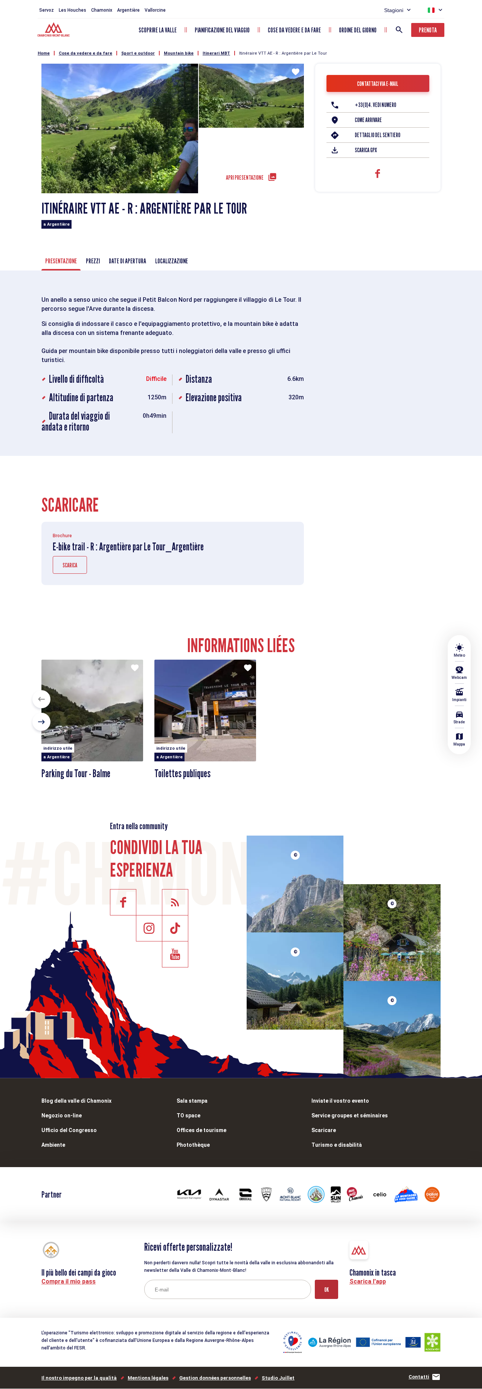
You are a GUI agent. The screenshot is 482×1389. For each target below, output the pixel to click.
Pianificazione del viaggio (222, 30)
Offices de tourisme (201, 1130)
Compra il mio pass (68, 1281)
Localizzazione (171, 261)
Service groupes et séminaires (349, 1115)
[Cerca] (399, 29)
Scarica (70, 565)
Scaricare (323, 1130)
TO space (188, 1115)
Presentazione (61, 261)
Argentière (128, 10)
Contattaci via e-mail (377, 83)
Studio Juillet (278, 1378)
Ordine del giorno (358, 30)
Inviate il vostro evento (340, 1101)
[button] (41, 699)
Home (44, 53)
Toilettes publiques (182, 773)
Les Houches (72, 10)
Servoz (46, 10)
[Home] (54, 30)
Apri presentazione (245, 177)
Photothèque (193, 1145)
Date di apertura (127, 261)
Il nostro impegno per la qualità (79, 1378)
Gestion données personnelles (215, 1378)
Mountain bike (179, 53)
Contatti (419, 1377)
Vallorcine (155, 10)
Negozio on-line (61, 1115)
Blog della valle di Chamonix (76, 1101)
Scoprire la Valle (158, 30)
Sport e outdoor (138, 53)
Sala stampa (192, 1101)
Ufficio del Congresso (69, 1130)
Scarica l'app (367, 1281)
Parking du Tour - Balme (75, 773)
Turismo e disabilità (336, 1145)
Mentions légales (148, 1378)
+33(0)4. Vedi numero (375, 104)
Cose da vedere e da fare (294, 30)
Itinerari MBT (216, 53)
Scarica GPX (366, 150)
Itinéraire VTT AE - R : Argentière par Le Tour (283, 53)
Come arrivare (368, 120)
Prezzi (93, 261)
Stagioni (393, 10)
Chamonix (101, 10)
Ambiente (53, 1145)
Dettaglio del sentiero (377, 135)
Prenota (428, 30)
